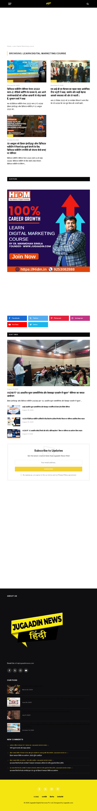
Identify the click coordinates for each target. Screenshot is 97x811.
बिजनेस (52, 797)
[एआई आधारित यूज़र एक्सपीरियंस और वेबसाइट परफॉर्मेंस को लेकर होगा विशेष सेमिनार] (13, 409)
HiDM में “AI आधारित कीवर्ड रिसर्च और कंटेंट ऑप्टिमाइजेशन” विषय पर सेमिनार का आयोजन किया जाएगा (52, 431)
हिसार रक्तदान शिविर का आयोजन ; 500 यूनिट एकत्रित (26, 755)
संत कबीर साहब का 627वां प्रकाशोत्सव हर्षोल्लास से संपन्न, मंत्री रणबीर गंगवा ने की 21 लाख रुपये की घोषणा (53, 699)
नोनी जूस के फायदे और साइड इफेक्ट (20, 748)
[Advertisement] (48, 26)
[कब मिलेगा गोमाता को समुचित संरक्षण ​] (13, 689)
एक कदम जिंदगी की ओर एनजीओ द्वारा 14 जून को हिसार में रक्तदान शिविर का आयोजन (34, 770)
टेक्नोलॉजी (60, 797)
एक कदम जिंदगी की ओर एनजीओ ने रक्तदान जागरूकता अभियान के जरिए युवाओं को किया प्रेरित (37, 763)
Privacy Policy (63, 475)
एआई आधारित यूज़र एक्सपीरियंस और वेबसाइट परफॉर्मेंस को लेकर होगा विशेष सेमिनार (46, 407)
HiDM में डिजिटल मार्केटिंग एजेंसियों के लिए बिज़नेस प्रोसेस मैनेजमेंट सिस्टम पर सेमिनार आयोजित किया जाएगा (53, 419)
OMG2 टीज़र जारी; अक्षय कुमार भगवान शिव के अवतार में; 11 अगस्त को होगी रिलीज (46, 712)
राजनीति (44, 797)
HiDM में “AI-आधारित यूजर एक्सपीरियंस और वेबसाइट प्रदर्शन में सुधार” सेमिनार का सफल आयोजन (45, 394)
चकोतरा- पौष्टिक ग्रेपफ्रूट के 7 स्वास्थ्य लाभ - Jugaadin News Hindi (28, 745)
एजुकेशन (10, 81)
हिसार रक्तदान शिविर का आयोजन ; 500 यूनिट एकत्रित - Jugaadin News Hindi (31, 760)
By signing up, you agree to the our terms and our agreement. (50, 475)
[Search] (87, 3)
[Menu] (9, 3)
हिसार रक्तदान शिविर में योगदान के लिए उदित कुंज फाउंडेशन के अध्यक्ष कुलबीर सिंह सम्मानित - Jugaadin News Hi (38, 752)
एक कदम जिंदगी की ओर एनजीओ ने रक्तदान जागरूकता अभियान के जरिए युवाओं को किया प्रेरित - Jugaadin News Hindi (40, 768)
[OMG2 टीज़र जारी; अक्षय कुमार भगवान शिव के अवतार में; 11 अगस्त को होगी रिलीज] (13, 714)
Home (9, 46)
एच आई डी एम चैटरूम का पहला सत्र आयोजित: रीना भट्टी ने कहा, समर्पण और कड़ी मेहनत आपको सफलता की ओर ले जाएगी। (70, 92)
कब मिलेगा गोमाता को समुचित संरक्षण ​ (32, 686)
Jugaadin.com (68, 803)
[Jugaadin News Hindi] (48, 4)
